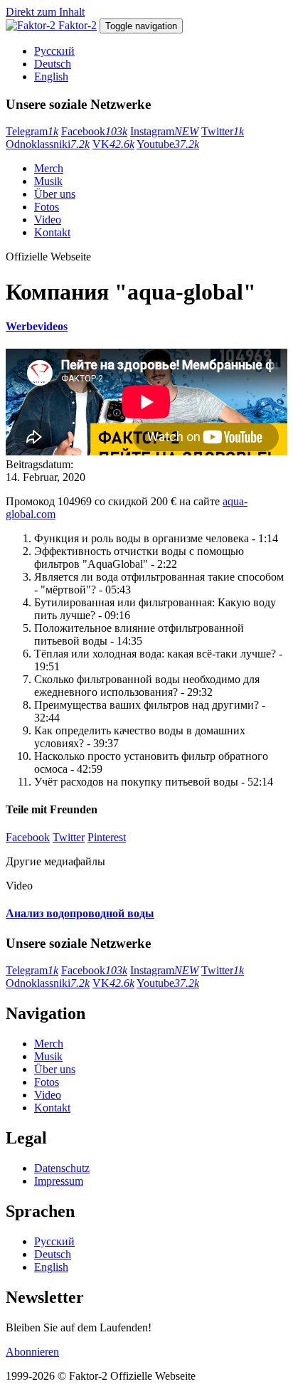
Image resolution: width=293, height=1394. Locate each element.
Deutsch (52, 64)
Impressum (58, 1181)
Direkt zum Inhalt (45, 12)
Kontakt (52, 232)
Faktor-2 (77, 25)
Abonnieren (32, 1352)
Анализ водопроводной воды (80, 913)
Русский (54, 51)
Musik (48, 181)
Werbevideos (37, 326)
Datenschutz (62, 1168)
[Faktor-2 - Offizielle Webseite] (32, 25)
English (51, 76)
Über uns (54, 194)
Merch (48, 168)
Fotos (46, 207)
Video (47, 219)
